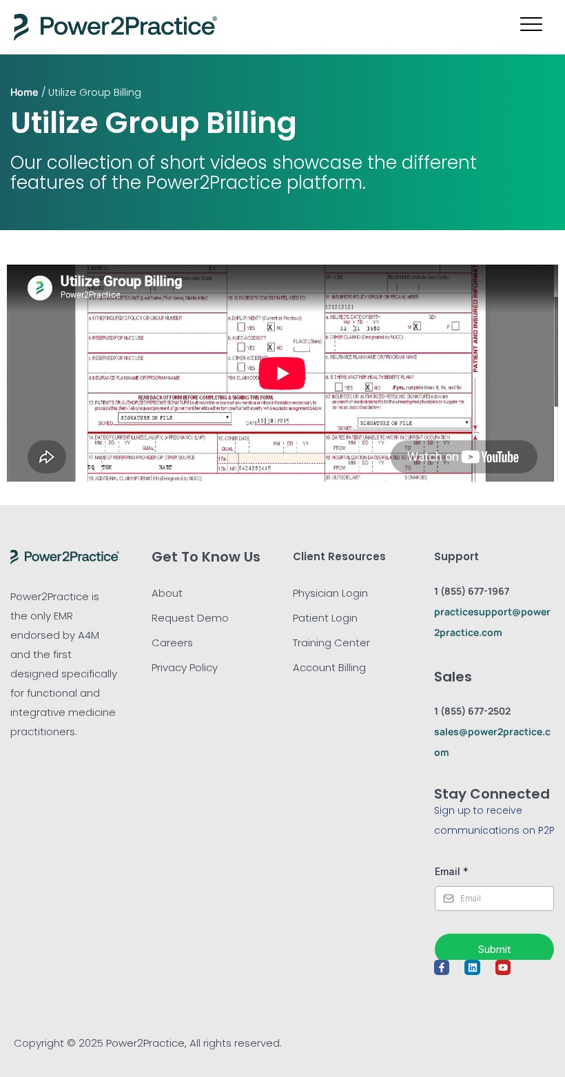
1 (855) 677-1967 (471, 590)
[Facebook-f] (441, 967)
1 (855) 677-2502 (472, 710)
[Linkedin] (472, 967)
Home (24, 92)
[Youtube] (503, 967)
